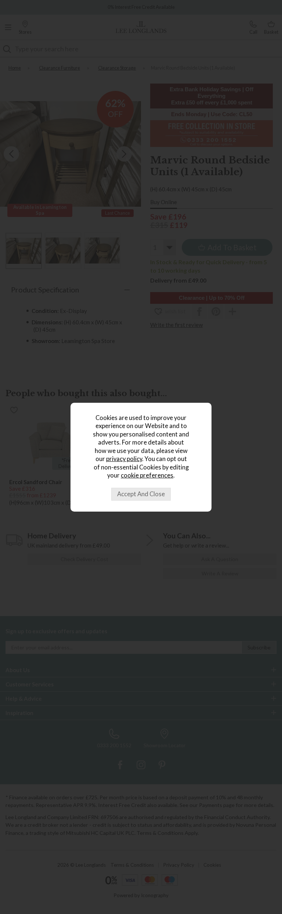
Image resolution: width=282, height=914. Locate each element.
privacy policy (124, 458)
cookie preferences (147, 475)
